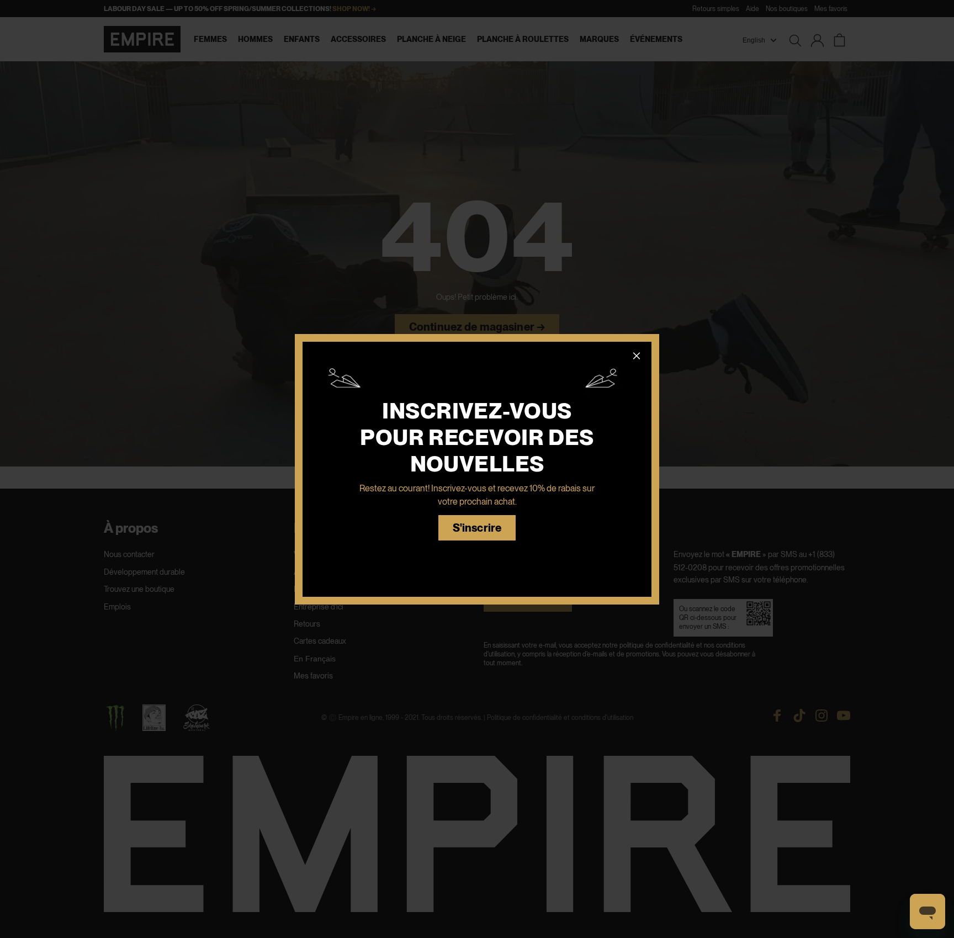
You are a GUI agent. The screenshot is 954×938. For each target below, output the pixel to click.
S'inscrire (477, 528)
